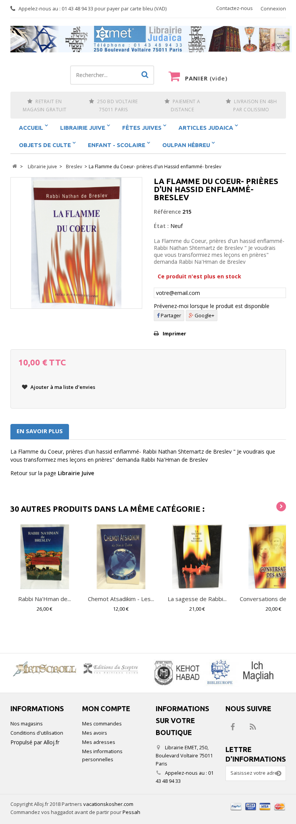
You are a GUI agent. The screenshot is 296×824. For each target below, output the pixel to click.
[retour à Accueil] (15, 166)
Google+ (203, 315)
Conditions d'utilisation (36, 733)
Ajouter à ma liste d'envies (62, 387)
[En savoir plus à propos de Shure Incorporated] (212, 673)
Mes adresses (98, 742)
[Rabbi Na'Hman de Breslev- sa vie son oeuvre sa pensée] (44, 557)
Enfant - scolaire (116, 145)
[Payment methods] (258, 811)
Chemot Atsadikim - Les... (121, 599)
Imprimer (174, 333)
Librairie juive (82, 127)
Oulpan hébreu (186, 145)
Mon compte (106, 708)
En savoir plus (40, 431)
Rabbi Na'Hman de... (44, 599)
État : (161, 225)
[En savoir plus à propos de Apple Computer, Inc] (77, 668)
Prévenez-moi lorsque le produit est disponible (211, 306)
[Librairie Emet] (151, 39)
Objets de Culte (45, 145)
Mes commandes (102, 723)
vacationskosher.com (108, 804)
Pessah (131, 812)
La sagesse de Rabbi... (197, 599)
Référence (167, 211)
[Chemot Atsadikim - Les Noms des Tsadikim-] (121, 557)
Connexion (273, 8)
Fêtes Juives (141, 127)
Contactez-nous (234, 8)
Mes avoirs (94, 733)
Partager (170, 315)
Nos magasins (26, 723)
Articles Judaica (205, 127)
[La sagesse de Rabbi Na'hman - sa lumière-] (197, 557)
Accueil (31, 127)
